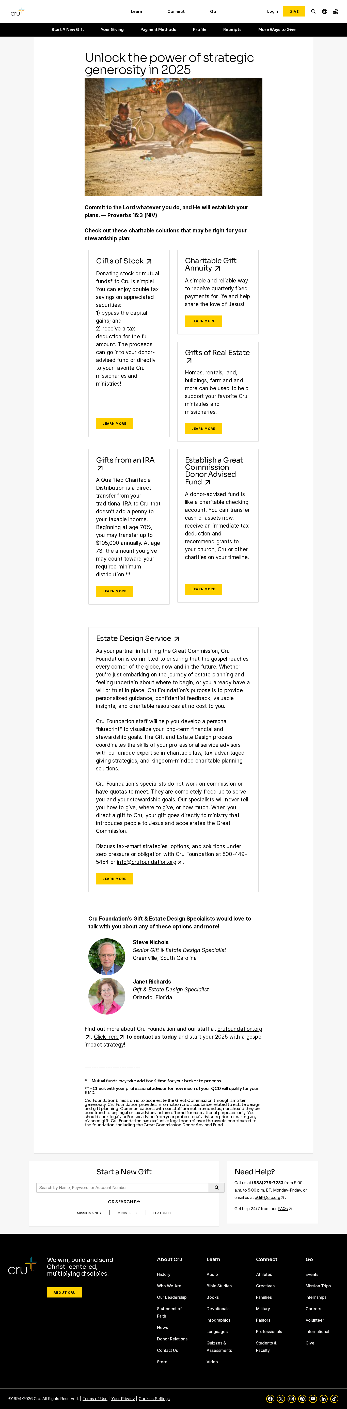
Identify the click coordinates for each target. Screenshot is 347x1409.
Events (312, 1274)
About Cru (65, 1292)
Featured (162, 1213)
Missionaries (89, 1213)
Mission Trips (318, 1285)
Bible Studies (219, 1285)
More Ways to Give (277, 29)
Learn (136, 11)
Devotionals (218, 1308)
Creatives (265, 1285)
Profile (200, 29)
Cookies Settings (154, 1398)
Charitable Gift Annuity (211, 264)
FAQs (283, 1208)
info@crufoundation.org (146, 862)
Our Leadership (172, 1297)
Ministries (127, 1213)
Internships (316, 1297)
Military (263, 1308)
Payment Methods (158, 29)
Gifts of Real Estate (217, 352)
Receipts (232, 29)
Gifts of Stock (120, 261)
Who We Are (169, 1285)
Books (213, 1297)
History (163, 1274)
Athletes (264, 1274)
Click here (106, 1037)
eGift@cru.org (267, 1197)
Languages (217, 1331)
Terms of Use (95, 1398)
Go (213, 11)
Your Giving (112, 29)
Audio (212, 1274)
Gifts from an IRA (125, 460)
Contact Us (167, 1350)
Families (264, 1297)
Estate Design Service (134, 638)
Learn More (115, 423)
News (162, 1327)
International (317, 1331)
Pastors (263, 1320)
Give (294, 11)
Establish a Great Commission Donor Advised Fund (214, 471)
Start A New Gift (68, 29)
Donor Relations (172, 1338)
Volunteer (315, 1320)
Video (212, 1361)
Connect (176, 11)
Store (162, 1361)
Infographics (218, 1320)
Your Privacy (123, 1398)
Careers (313, 1308)
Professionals (269, 1331)
